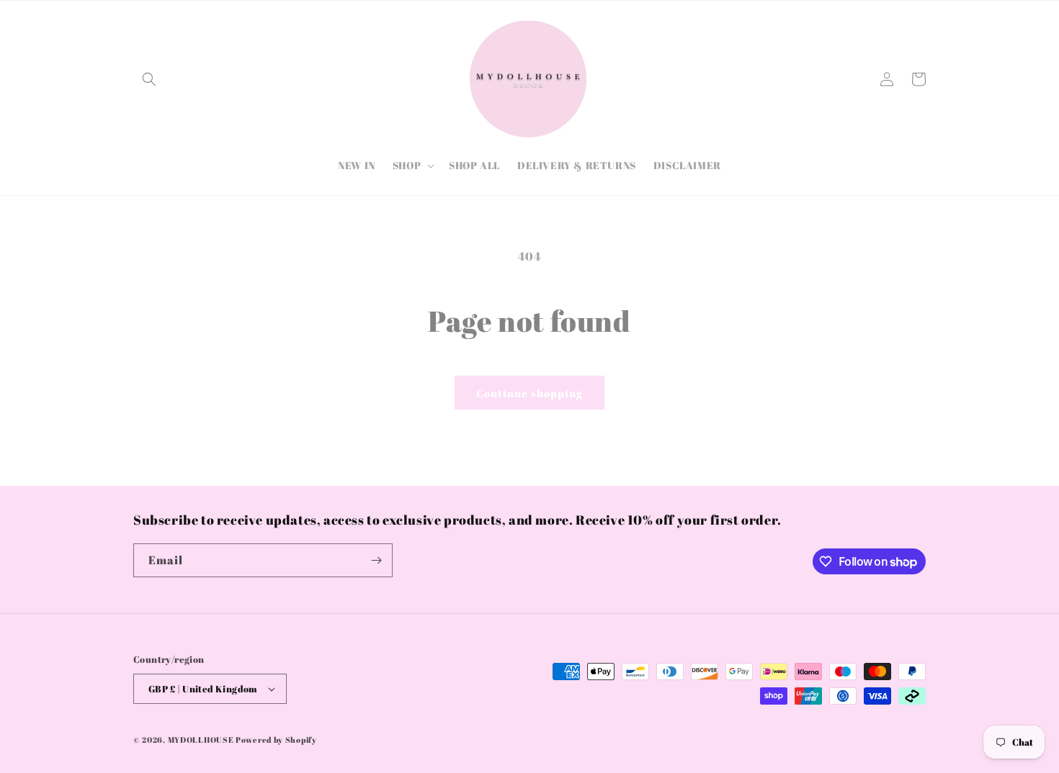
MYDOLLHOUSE (201, 739)
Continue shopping (529, 393)
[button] (149, 79)
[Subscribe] (376, 560)
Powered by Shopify (276, 739)
